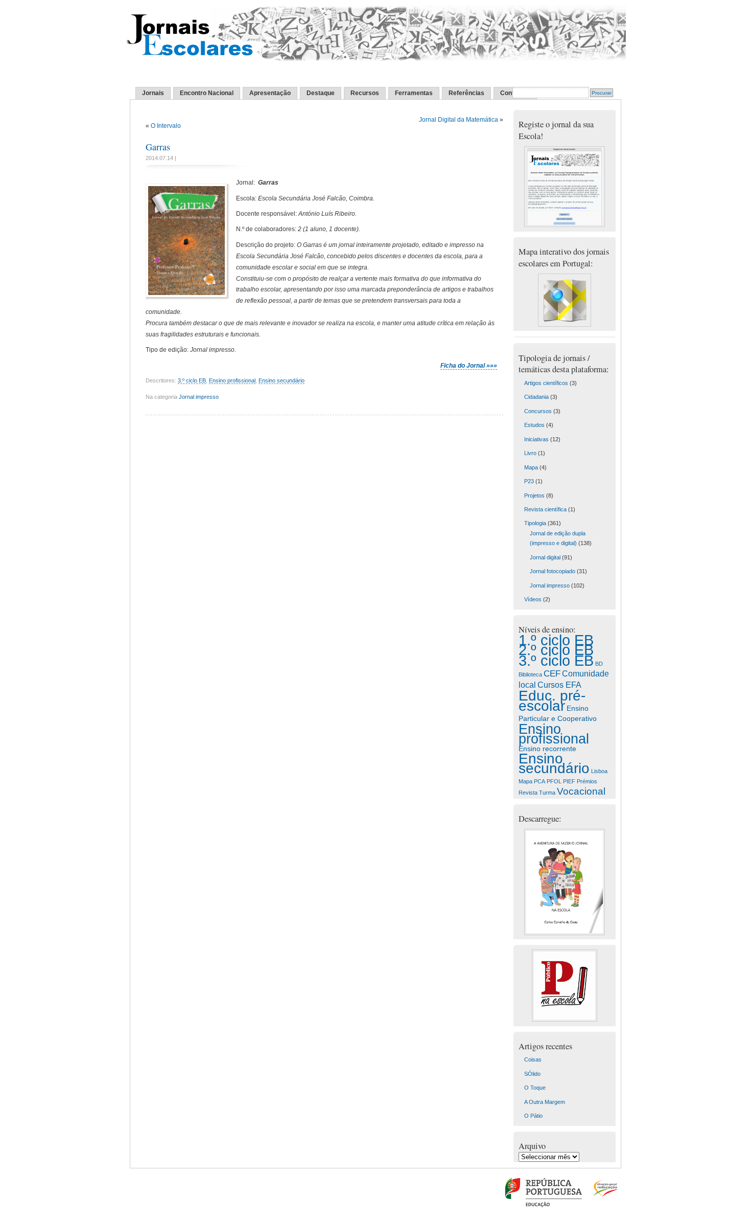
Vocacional (581, 791)
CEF (552, 674)
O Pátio (533, 1116)
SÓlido (532, 1074)
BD (599, 664)
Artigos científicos (546, 383)
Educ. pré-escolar (552, 700)
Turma (547, 792)
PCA (539, 781)
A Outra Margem (544, 1102)
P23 (529, 481)
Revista (528, 792)
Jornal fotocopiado (552, 571)
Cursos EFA (559, 684)
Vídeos (533, 599)
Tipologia (535, 523)
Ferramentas (414, 93)
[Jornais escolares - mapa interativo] (564, 325)
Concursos (538, 411)
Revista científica (545, 509)
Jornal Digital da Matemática (458, 119)
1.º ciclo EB (556, 640)
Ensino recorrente (547, 748)
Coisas (533, 1059)
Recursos (364, 93)
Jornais (153, 93)
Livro (530, 453)
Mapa (531, 467)
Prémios (587, 781)
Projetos (534, 495)
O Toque (535, 1088)
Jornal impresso (199, 397)
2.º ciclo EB (556, 650)
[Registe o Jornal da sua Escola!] (564, 225)
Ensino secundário (281, 380)
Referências (466, 93)
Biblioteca (530, 674)
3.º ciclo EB (192, 380)
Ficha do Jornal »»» (468, 365)
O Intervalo (166, 125)
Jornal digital (545, 557)
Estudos (534, 425)
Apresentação (270, 93)
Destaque (321, 93)
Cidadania (536, 397)
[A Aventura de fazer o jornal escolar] (564, 933)
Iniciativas (536, 439)
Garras (158, 147)
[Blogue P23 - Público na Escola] (564, 1020)
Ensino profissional (232, 380)
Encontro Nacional (206, 93)
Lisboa (599, 771)
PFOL (554, 781)
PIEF (569, 781)
